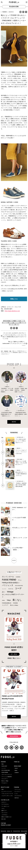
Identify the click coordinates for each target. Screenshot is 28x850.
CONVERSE (18, 577)
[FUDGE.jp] (14, 2)
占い (3, 592)
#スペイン (10, 323)
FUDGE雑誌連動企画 (6, 603)
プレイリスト (4, 813)
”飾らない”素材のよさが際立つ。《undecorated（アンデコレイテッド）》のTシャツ (13, 343)
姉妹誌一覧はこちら (13, 658)
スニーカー (4, 588)
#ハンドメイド (16, 323)
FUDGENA (15, 603)
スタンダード (4, 779)
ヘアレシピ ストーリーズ (7, 793)
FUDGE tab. (17, 762)
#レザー (17, 324)
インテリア (5, 605)
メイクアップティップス (7, 796)
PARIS (16, 770)
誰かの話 (3, 819)
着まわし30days (14, 605)
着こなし (17, 600)
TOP (2, 351)
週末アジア (4, 810)
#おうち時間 (12, 321)
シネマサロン (4, 815)
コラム (3, 808)
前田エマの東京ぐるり (6, 817)
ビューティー (18, 791)
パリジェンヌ (7, 585)
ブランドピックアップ (6, 774)
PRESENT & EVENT (6, 825)
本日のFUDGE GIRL (19, 585)
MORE (14, 717)
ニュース (3, 768)
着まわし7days (4, 781)
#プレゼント (12, 324)
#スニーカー (5, 323)
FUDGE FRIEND (9, 579)
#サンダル (17, 321)
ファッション (18, 789)
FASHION (6, 351)
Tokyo (9, 600)
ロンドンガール (8, 576)
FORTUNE (3, 823)
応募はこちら (14, 299)
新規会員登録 (14, 736)
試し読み (14, 654)
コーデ (18, 588)
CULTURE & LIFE (5, 800)
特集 (10, 351)
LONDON (17, 772)
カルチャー (4, 802)
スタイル (10, 589)
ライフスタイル (5, 804)
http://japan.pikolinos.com (12, 311)
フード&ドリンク (5, 806)
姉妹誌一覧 (9, 831)
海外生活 (17, 798)
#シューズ (22, 321)
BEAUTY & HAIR (5, 787)
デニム (19, 580)
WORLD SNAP (17, 766)
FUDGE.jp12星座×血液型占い (11, 583)
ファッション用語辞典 (6, 777)
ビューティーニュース (6, 791)
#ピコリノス (23, 323)
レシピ (16, 793)
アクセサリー (4, 783)
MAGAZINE (3, 831)
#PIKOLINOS (6, 321)
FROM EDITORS (16, 831)
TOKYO (16, 768)
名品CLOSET (4, 766)
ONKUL (3, 600)
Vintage (10, 591)
